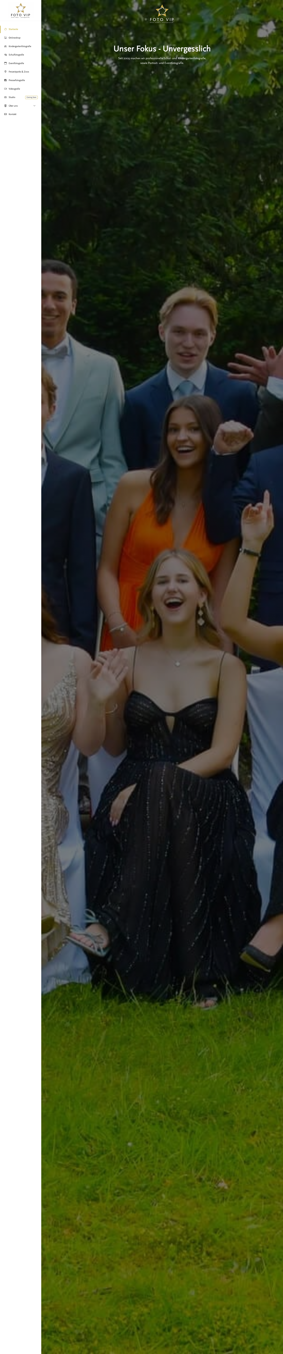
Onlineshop (14, 37)
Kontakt (12, 114)
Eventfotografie (16, 63)
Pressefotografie (17, 80)
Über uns (13, 106)
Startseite (13, 29)
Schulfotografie (16, 54)
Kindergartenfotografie (20, 46)
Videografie (14, 89)
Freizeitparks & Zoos (19, 71)
